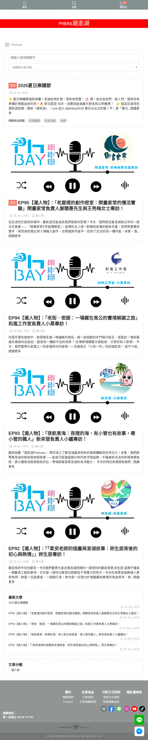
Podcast (68, 701)
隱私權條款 (134, 692)
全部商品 (88, 692)
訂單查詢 (87, 697)
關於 (68, 692)
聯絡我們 (68, 697)
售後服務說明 (111, 701)
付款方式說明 (111, 692)
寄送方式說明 (111, 697)
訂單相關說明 (88, 701)
